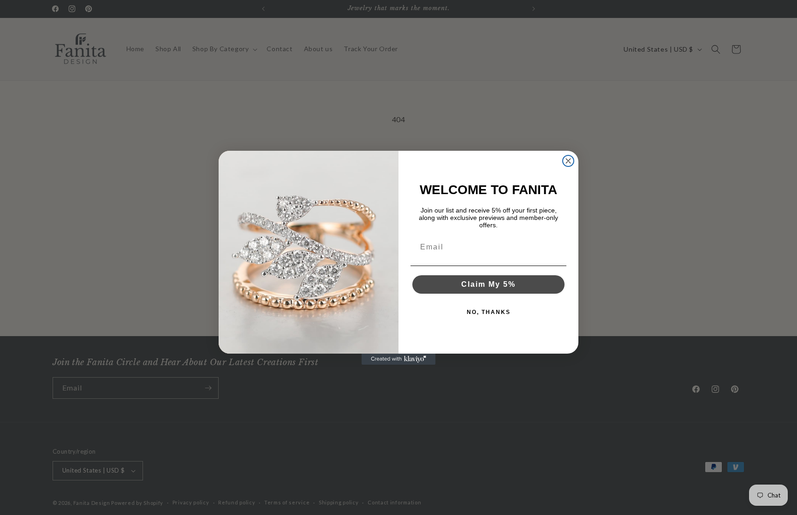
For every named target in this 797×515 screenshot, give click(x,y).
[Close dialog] (568, 160)
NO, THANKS (489, 312)
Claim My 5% (488, 284)
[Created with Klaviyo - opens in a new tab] (398, 359)
